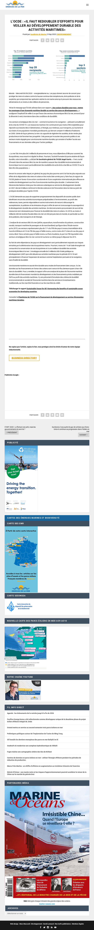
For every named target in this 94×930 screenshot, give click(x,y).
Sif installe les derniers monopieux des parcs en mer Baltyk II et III (32, 740)
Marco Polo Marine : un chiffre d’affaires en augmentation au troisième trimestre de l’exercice (43, 766)
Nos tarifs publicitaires (63, 924)
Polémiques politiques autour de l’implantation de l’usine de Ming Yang (35, 734)
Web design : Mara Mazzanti (20, 924)
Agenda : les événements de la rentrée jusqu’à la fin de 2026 (30, 713)
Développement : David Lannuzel (42, 924)
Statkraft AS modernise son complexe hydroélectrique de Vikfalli (32, 746)
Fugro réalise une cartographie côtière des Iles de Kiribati (29, 752)
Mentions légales (78, 924)
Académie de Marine (38, 34)
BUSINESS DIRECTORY (24, 357)
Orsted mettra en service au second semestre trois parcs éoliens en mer (35, 728)
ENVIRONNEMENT (64, 34)
